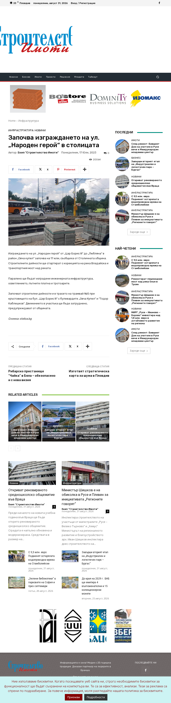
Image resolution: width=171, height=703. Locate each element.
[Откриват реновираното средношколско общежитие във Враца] (92, 421)
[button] (158, 77)
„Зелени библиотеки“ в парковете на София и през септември (42, 582)
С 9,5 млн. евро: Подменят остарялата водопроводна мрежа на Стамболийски (146, 200)
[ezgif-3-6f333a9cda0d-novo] (28, 99)
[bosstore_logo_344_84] (67, 98)
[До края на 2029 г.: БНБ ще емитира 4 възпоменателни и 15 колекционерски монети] (70, 582)
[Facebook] (159, 3)
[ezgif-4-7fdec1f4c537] (123, 626)
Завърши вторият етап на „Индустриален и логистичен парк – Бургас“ (59, 434)
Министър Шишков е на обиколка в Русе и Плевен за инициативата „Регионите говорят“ (146, 218)
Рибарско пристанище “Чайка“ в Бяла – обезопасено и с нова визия (31, 375)
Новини (40, 130)
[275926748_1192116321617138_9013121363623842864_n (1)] (73, 626)
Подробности (96, 697)
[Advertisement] (121, 39)
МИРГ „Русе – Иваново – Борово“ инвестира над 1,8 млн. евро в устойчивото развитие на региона (145, 318)
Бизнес (58, 426)
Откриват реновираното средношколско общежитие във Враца (92, 435)
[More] (84, 169)
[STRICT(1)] (145, 98)
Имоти (24, 426)
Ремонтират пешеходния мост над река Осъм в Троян (146, 282)
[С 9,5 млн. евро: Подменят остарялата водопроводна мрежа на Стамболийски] (16, 556)
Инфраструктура (28, 120)
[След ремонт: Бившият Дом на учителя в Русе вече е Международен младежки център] (24, 421)
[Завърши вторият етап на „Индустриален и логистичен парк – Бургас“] (58, 421)
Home (12, 120)
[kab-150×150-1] (48, 626)
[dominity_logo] (108, 98)
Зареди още (137, 232)
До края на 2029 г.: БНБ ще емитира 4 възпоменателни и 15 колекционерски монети (95, 586)
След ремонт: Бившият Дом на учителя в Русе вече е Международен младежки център (25, 434)
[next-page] (17, 448)
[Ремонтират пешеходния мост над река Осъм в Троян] (122, 280)
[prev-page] (11, 448)
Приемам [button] (73, 697)
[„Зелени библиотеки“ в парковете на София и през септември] (16, 582)
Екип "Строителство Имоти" (38, 152)
